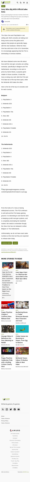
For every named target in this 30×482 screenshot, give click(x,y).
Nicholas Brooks (5, 345)
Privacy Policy (4, 420)
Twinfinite (15, 436)
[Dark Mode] (20, 2)
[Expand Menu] (24, 2)
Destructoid (15, 449)
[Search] (17, 2)
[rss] (2, 409)
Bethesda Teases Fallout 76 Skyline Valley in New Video (22, 361)
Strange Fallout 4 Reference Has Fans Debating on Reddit (7, 339)
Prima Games (15, 442)
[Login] (27, 2)
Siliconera (15, 445)
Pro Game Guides (15, 433)
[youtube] (18, 409)
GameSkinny (15, 454)
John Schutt (19, 281)
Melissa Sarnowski (6, 321)
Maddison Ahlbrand (21, 323)
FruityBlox (15, 463)
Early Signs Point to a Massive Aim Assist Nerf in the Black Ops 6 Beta (21, 275)
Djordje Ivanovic (20, 345)
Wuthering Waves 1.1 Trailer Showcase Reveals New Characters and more (22, 316)
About (2, 416)
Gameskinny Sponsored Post (6, 294)
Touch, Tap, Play (15, 461)
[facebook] (14, 409)
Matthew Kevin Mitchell (22, 366)
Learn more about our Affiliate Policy (8, 252)
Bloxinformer (15, 465)
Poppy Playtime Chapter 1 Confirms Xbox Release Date (6, 315)
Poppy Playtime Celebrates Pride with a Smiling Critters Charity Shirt (6, 362)
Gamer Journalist (15, 452)
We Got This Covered (15, 447)
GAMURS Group (26, 472)
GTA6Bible (15, 467)
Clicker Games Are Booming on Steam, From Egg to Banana (22, 339)
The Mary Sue (15, 458)
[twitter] (10, 409)
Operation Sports (15, 456)
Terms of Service (5, 418)
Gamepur (15, 438)
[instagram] (6, 409)
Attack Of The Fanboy (15, 440)
